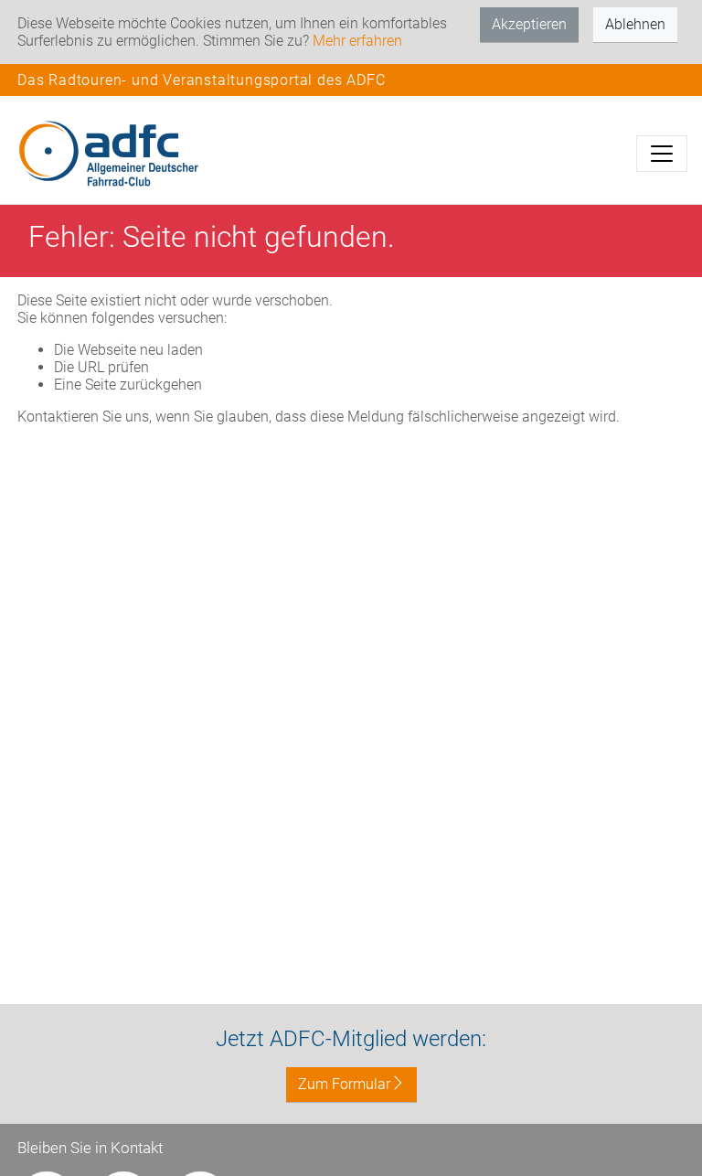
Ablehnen (635, 24)
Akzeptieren (529, 24)
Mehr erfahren (357, 40)
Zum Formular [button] (344, 1084)
